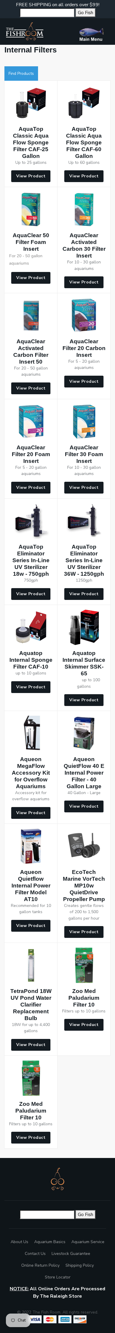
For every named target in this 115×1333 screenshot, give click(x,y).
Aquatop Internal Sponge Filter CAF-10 (30, 660)
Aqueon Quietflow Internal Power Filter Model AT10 (31, 885)
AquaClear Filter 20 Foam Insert (31, 454)
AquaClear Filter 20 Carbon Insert (84, 348)
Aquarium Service (87, 1242)
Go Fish (85, 12)
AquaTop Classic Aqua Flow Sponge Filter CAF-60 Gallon (84, 142)
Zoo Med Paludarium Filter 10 (83, 998)
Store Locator (57, 1277)
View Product (30, 176)
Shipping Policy (79, 1265)
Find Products (21, 73)
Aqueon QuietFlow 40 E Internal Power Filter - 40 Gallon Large (84, 772)
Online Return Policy (40, 1265)
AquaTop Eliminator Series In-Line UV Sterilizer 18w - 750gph (31, 560)
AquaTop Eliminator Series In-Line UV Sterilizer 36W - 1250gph (84, 560)
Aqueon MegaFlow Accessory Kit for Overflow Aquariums (31, 772)
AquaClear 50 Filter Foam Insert (31, 242)
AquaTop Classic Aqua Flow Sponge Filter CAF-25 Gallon (31, 142)
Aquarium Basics (49, 1242)
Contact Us (35, 1253)
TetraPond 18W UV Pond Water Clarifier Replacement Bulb (31, 1004)
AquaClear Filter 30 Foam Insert (84, 454)
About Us (19, 1242)
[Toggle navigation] (93, 31)
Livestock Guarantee (71, 1253)
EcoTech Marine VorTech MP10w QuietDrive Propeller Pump (84, 885)
